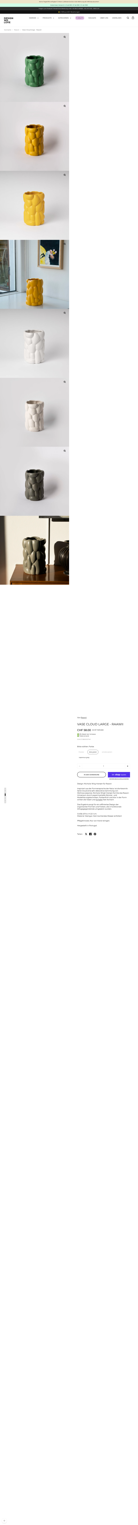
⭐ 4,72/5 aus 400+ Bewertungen (69, 12)
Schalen (99, 800)
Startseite (7, 30)
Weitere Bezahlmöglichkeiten (119, 779)
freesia (81, 752)
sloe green (93, 752)
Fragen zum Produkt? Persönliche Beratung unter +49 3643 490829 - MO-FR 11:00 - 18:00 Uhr (69, 8)
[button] (127, 766)
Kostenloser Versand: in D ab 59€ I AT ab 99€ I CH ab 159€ (69, 5)
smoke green (107, 752)
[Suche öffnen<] (128, 18)
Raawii (16, 30)
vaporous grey (84, 757)
